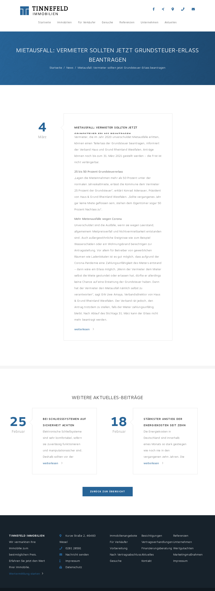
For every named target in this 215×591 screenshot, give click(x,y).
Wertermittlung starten (24, 574)
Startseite (44, 22)
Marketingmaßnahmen (188, 555)
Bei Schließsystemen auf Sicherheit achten (64, 422)
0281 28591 (73, 548)
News (69, 68)
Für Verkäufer (87, 22)
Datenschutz (74, 567)
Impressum (73, 561)
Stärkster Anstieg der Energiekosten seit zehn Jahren (165, 423)
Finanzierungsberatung (157, 548)
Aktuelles (171, 22)
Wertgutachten (183, 548)
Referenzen (126, 22)
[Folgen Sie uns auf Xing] (163, 9)
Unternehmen (149, 22)
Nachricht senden (77, 555)
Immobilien (64, 22)
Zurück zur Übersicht (107, 491)
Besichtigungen (152, 536)
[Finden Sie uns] (173, 9)
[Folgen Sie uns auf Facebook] (154, 9)
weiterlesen (82, 329)
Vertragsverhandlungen (157, 542)
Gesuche (107, 22)
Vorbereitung (119, 548)
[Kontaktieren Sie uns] (182, 9)
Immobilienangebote (123, 536)
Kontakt (147, 561)
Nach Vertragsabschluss (125, 555)
